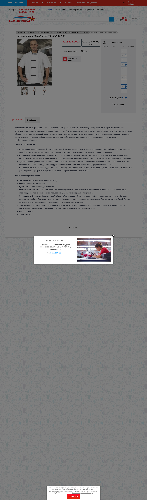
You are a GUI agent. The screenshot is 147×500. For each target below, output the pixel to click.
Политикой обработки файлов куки (82, 493)
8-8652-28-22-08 (56, 253)
